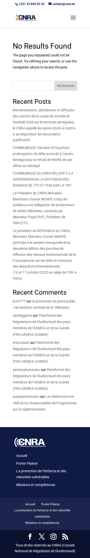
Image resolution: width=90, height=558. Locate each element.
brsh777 (19, 301)
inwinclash (21, 343)
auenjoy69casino (26, 396)
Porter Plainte (27, 463)
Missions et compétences (35, 485)
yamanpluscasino (26, 370)
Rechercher (65, 86)
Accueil (21, 456)
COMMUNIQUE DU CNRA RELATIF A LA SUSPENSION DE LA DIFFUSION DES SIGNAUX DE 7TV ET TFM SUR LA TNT (43, 179)
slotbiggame (22, 315)
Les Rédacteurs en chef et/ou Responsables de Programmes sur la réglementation (45, 402)
